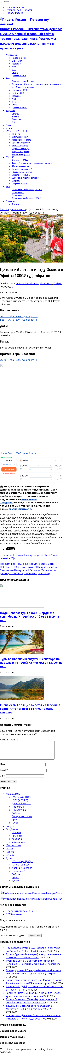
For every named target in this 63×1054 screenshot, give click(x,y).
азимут (29, 555)
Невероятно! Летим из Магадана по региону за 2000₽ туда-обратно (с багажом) (28, 572)
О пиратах (10, 201)
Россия (54, 555)
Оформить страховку (21, 142)
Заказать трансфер (20, 145)
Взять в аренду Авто (21, 154)
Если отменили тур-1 (21, 174)
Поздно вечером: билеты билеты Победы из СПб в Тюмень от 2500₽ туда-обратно (28, 565)
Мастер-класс (13, 845)
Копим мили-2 (18, 192)
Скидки (10, 855)
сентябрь (5, 558)
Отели (8, 125)
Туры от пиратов (15, 7)
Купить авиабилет (20, 136)
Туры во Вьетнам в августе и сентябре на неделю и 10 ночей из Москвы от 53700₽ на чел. (31, 662)
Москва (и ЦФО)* (20, 89)
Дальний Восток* (19, 107)
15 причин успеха (19, 183)
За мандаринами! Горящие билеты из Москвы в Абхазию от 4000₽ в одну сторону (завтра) (33, 972)
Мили (8, 186)
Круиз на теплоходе (20, 148)
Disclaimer (16, 204)
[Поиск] (1, 2)
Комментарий (9, 739)
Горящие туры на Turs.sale (23, 81)
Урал (14, 66)
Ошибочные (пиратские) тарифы (26, 177)
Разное (10, 851)
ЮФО (14, 69)
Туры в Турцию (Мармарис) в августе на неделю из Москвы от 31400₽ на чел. (34, 956)
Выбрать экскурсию (20, 151)
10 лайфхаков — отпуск (22, 171)
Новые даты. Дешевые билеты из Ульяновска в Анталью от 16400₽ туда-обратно (33, 1017)
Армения (15, 116)
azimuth (10, 555)
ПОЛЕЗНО (10, 157)
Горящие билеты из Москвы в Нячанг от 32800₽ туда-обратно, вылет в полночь (33, 994)
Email (3, 770)
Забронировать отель (21, 139)
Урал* (14, 98)
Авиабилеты (11, 54)
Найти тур (16, 133)
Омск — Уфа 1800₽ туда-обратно (19, 316)
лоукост (38, 555)
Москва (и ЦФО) (19, 57)
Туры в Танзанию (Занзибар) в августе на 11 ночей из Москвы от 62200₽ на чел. (31, 1001)
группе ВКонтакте (20, 509)
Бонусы (9, 128)
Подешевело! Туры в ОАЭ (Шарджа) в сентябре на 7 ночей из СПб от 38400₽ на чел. (29, 616)
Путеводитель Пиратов (19, 9)
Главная (4, 209)
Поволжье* (16, 95)
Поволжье (16, 63)
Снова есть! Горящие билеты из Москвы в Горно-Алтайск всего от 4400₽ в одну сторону (30, 708)
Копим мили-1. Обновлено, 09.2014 (27, 189)
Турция (15, 113)
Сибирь (15, 72)
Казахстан (16, 119)
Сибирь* (15, 104)
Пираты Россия (14, 12)
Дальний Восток (19, 75)
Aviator (20, 283)
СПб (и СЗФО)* (18, 92)
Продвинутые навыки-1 (22, 168)
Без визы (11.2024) (20, 160)
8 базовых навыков (20, 166)
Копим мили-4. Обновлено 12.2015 (26, 198)
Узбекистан (17, 122)
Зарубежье (10, 110)
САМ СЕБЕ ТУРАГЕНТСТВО (17, 130)
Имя (2, 764)
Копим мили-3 (18, 195)
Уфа (13, 558)
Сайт (3, 775)
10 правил (16, 180)
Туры (8, 78)
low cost (20, 555)
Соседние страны (22, 816)
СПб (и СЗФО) (17, 60)
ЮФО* (14, 101)
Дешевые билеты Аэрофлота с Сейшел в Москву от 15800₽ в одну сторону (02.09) (29, 1007)
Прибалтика (19, 810)
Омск (47, 555)
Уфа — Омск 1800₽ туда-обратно (19, 319)
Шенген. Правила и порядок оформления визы (32, 163)
